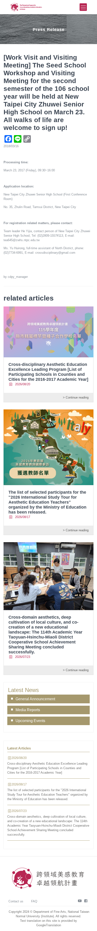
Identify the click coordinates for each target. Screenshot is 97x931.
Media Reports (28, 710)
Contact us (15, 901)
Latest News (23, 690)
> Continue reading (76, 397)
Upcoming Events (30, 721)
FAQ (34, 901)
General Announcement (35, 699)
